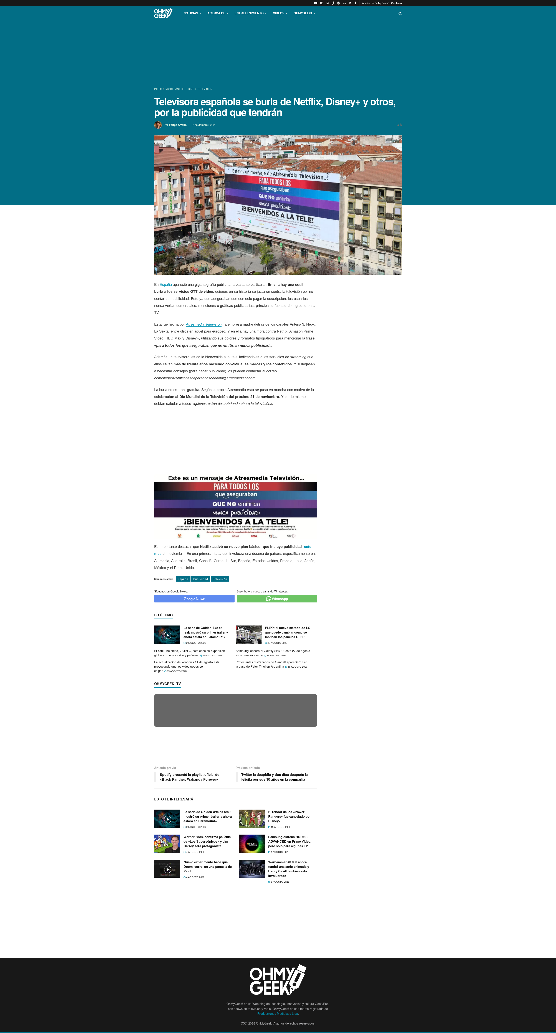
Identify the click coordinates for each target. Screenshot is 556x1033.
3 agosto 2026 (279, 963)
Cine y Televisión (200, 89)
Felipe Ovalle (178, 125)
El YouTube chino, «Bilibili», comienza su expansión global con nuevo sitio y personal (189, 653)
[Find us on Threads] (338, 3)
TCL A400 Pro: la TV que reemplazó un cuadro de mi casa (209, 791)
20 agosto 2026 (195, 642)
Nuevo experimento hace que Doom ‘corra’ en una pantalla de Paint (208, 948)
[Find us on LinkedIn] (344, 3)
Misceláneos (174, 89)
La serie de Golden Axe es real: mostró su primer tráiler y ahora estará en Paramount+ (206, 632)
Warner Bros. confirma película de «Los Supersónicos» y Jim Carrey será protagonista (207, 923)
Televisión (220, 579)
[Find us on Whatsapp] (327, 3)
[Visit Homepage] (163, 13)
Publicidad (200, 579)
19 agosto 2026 (276, 655)
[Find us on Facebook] (355, 3)
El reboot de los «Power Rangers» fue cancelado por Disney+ (289, 898)
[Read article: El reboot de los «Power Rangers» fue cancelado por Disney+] (252, 901)
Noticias (191, 13)
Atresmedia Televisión (204, 324)
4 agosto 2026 (279, 934)
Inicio (158, 89)
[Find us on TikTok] (333, 3)
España (166, 285)
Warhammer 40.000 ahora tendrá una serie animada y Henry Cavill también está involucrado (288, 951)
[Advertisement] (278, 54)
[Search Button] (400, 13)
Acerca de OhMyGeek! (375, 3)
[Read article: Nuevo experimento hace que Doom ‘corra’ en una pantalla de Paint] (167, 951)
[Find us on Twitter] (350, 3)
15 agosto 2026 (280, 908)
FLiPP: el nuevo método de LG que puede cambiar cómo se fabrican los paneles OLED (287, 632)
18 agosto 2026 (297, 666)
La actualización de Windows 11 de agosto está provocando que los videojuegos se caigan (187, 666)
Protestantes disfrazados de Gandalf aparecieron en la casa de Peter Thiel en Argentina (272, 664)
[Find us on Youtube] (315, 3)
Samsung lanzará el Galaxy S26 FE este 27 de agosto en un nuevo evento (273, 653)
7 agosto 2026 (194, 934)
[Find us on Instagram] (321, 3)
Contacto (396, 3)
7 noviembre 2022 (203, 125)
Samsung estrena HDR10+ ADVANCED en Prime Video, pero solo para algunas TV (289, 923)
